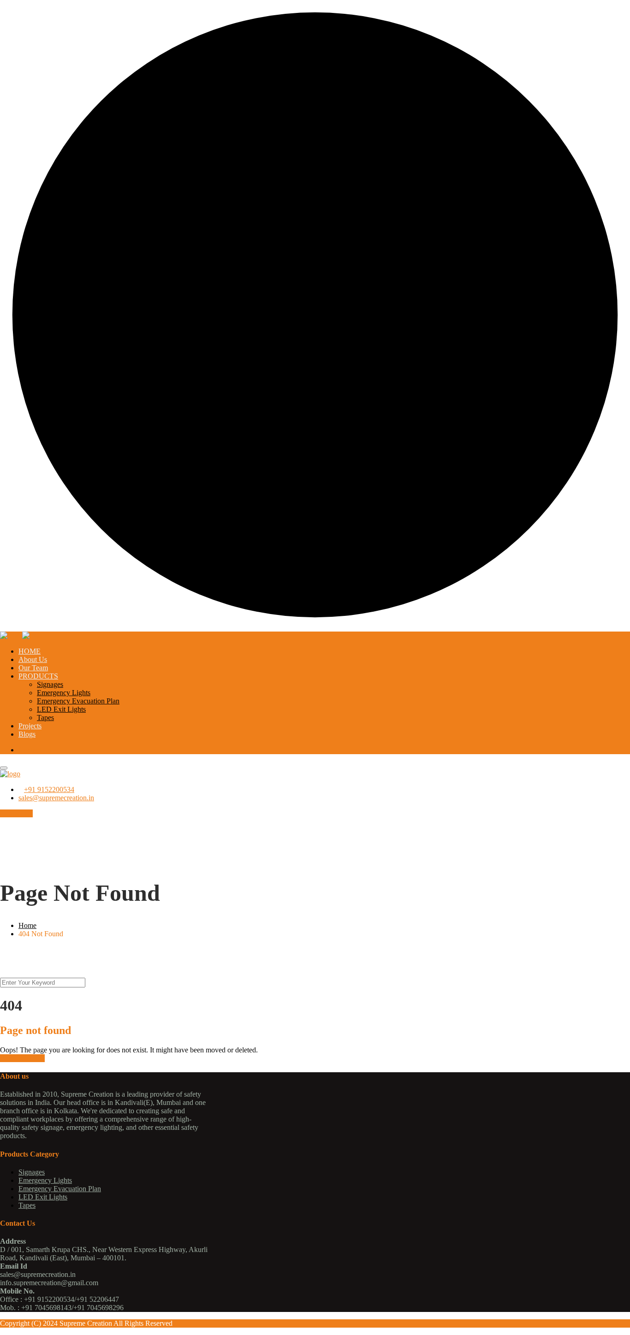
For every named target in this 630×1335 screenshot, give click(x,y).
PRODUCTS (38, 676)
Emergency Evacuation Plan (78, 701)
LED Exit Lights (61, 709)
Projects (30, 726)
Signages (50, 684)
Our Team (33, 668)
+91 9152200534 (49, 789)
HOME (29, 651)
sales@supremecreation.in (56, 798)
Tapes (45, 717)
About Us (32, 659)
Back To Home (22, 1058)
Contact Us (34, 750)
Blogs (27, 734)
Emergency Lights (63, 693)
